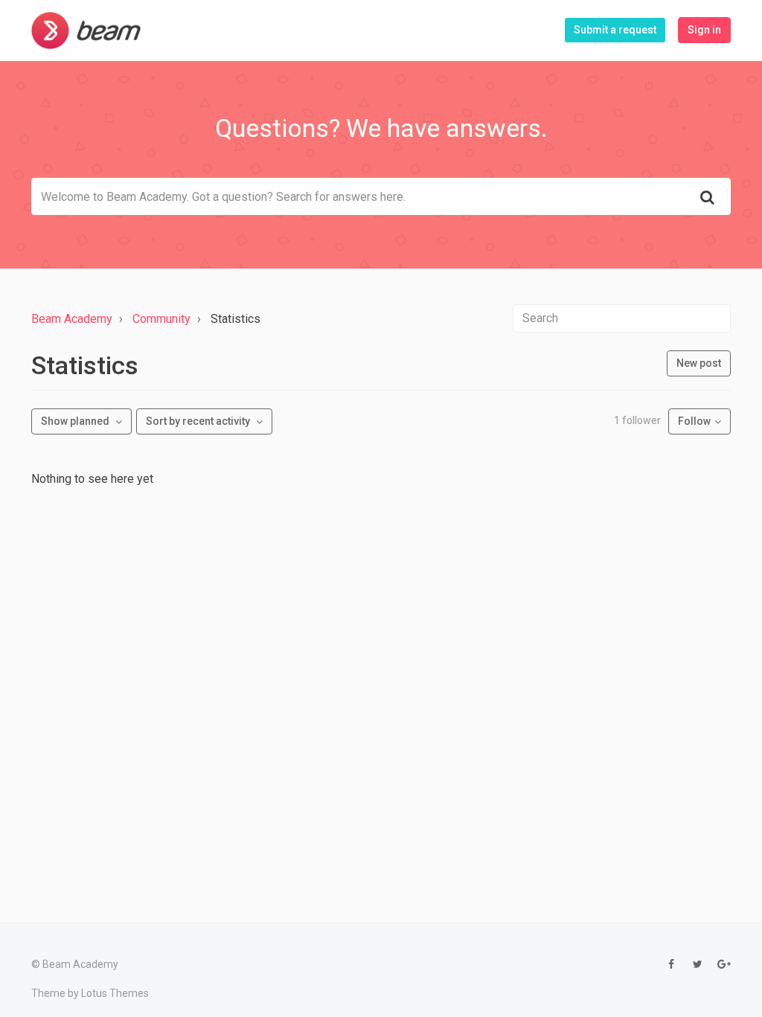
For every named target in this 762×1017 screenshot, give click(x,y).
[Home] (86, 30)
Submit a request (615, 30)
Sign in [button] (704, 30)
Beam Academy (71, 319)
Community (161, 319)
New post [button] (698, 363)
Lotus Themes (115, 993)
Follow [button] (694, 421)
